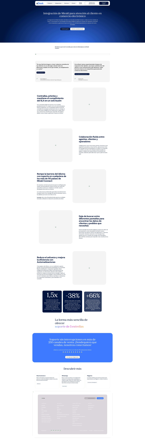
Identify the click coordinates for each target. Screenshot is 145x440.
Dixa (42, 409)
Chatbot (74, 410)
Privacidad (90, 430)
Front (42, 412)
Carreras (90, 409)
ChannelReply (44, 410)
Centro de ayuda (60, 405)
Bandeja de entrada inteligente (78, 416)
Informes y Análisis (76, 414)
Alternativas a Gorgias (45, 421)
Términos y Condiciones (83, 430)
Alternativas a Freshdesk (46, 420)
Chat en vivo (74, 420)
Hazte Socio (59, 412)
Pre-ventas (74, 409)
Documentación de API (61, 416)
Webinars (59, 409)
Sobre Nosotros (91, 405)
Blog (58, 407)
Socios (58, 410)
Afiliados (58, 418)
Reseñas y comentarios (77, 425)
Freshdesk (43, 407)
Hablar (73, 421)
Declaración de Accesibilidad (99, 430)
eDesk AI (74, 412)
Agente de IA (75, 407)
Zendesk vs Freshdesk (45, 416)
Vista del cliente (75, 418)
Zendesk (43, 405)
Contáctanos (90, 407)
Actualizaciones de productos (63, 414)
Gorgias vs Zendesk (45, 414)
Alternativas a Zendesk (46, 418)
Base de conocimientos (77, 423)
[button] (80, 3)
